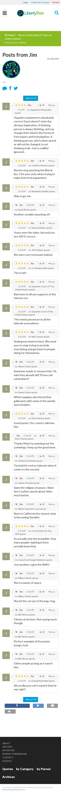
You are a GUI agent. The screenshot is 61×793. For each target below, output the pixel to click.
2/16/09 (22, 165)
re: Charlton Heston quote (41, 165)
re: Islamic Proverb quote (27, 483)
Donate (55, 2)
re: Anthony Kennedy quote (28, 460)
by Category (25, 769)
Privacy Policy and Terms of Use (14, 790)
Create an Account (40, 2)
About (6, 743)
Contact (8, 757)
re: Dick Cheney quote (39, 418)
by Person (44, 769)
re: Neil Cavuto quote (38, 336)
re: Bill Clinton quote (25, 614)
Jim (29, 105)
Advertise (8, 750)
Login (25, 2)
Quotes (7, 769)
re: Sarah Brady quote (25, 209)
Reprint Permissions (14, 754)
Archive (7, 746)
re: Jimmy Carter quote (26, 366)
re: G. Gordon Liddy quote (41, 268)
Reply (53, 105)
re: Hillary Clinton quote (26, 578)
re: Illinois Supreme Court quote (30, 508)
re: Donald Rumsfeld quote (41, 680)
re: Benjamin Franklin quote (41, 191)
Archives (8, 777)
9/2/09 (21, 109)
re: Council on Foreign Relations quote (33, 559)
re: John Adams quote (39, 250)
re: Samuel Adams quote (40, 227)
